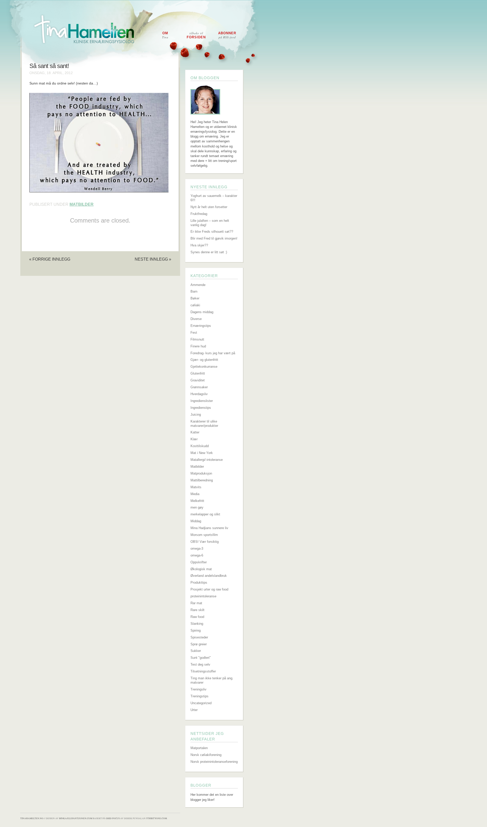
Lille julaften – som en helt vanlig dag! (209, 223)
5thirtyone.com (156, 818)
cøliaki (195, 305)
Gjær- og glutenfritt (204, 360)
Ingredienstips (200, 408)
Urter (194, 710)
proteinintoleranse (203, 596)
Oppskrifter (198, 562)
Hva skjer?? (199, 245)
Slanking (196, 624)
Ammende (197, 285)
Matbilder (81, 204)
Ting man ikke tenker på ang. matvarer (211, 680)
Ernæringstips (200, 326)
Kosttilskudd (199, 446)
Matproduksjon (201, 473)
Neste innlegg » (153, 259)
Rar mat (196, 603)
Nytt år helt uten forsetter (208, 207)
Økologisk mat (201, 569)
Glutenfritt (197, 373)
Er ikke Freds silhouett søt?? (211, 231)
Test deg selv (200, 664)
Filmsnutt (197, 339)
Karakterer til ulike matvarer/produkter (204, 423)
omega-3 (196, 548)
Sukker (195, 651)
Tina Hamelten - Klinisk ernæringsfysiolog (247, 33)
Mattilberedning (201, 480)
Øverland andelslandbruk (208, 576)
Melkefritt (197, 501)
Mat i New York (201, 453)
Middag (195, 521)
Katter (194, 432)
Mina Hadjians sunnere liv (209, 528)
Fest (193, 332)
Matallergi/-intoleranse (206, 460)
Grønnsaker (199, 387)
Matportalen (199, 748)
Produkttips (198, 582)
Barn (193, 291)
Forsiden (196, 35)
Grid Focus (113, 818)
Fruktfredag (198, 214)
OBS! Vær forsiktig (204, 542)
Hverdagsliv (199, 394)
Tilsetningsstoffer (203, 671)
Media (194, 494)
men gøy (196, 507)
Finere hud (198, 346)
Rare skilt (197, 610)
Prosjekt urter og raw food (209, 589)
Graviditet (197, 380)
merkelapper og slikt (205, 514)
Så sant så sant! (49, 66)
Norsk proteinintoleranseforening (214, 762)
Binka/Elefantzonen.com (75, 818)
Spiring (195, 630)
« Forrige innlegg (49, 259)
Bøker (194, 298)
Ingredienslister (201, 401)
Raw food (197, 617)
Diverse (196, 319)
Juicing (195, 414)
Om (165, 35)
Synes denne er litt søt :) (208, 252)
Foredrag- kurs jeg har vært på (212, 353)
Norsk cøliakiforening (205, 755)
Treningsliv (198, 689)
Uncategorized (201, 703)
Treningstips (199, 696)
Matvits (195, 487)
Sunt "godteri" (200, 658)
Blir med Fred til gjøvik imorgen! (213, 238)
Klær (194, 439)
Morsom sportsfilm (204, 535)
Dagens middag (201, 312)
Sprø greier (198, 644)
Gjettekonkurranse (203, 366)
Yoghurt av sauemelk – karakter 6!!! (213, 198)
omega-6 (196, 555)
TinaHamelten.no (31, 818)
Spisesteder (199, 637)
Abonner (227, 35)
